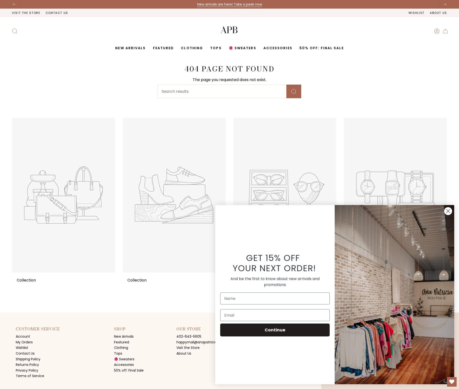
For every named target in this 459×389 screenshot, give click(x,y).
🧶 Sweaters (124, 359)
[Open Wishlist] (452, 382)
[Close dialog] (448, 211)
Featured (121, 342)
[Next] (445, 4)
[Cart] (445, 31)
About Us (438, 13)
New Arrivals (124, 336)
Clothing (121, 347)
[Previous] (14, 4)
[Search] (293, 91)
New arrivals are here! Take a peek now (229, 4)
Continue (275, 330)
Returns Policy (27, 364)
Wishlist (417, 13)
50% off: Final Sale (129, 370)
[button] (163, 48)
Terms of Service (30, 375)
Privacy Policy (27, 370)
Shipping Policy (28, 359)
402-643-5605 (188, 336)
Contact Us (57, 13)
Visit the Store (26, 13)
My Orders (24, 342)
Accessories (124, 364)
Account (23, 336)
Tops (118, 353)
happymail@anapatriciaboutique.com (208, 342)
